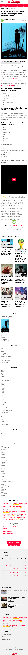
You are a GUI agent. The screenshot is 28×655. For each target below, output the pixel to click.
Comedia (3, 457)
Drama (3, 243)
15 (21, 568)
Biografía (3, 454)
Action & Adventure (5, 448)
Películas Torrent (14, 542)
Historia (3, 473)
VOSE (2, 358)
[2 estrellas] (4, 197)
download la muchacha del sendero (12, 203)
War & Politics (4, 494)
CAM (2, 383)
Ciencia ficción (4, 455)
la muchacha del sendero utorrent (12, 215)
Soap (2, 487)
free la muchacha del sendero (10, 205)
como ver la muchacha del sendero (12, 200)
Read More (11, 594)
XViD (2, 438)
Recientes (5, 6)
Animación (3, 449)
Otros (24, 249)
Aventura (18, 294)
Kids (2, 475)
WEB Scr (3, 421)
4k (1, 373)
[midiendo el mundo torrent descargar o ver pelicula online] (7, 294)
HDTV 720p (4, 407)
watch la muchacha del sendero (11, 219)
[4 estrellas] (7, 197)
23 (25, 572)
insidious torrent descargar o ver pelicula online (20, 280)
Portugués (3, 353)
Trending (23, 6)
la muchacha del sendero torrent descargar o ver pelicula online (6, 252)
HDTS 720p (4, 402)
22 (21, 572)
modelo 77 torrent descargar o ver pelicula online (17, 591)
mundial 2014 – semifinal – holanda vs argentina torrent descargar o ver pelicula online (20, 257)
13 (14, 568)
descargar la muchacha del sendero (12, 202)
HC (1, 386)
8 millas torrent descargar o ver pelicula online (14, 511)
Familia (24, 296)
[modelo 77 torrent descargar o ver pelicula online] (4, 592)
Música (2, 478)
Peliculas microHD (6, 299)
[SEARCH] (26, 2)
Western (3, 495)
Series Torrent (14, 545)
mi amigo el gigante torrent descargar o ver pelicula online (20, 303)
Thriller (2, 492)
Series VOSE (5, 362)
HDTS (2, 399)
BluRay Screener (6, 380)
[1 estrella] (3, 197)
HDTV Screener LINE (7, 410)
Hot (17, 6)
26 (10, 575)
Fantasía (17, 297)
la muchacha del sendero (9, 207)
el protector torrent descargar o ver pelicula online (16, 604)
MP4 (2, 435)
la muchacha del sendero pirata (11, 213)
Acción (2, 446)
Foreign (3, 470)
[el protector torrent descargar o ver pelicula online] (4, 605)
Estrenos (4, 244)
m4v (2, 437)
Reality (2, 482)
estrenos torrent (7, 530)
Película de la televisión (7, 481)
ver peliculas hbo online (7, 85)
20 (14, 572)
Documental (4, 460)
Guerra (2, 471)
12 (10, 568)
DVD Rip (3, 385)
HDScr (2, 391)
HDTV (2, 404)
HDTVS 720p (5, 412)
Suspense (3, 247)
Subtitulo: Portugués (6, 356)
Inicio (6, 649)
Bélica (2, 452)
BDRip (2, 375)
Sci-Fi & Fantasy (5, 486)
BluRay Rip (4, 379)
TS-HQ (3, 419)
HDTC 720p (4, 395)
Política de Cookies (18, 649)
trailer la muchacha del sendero (11, 216)
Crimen (2, 459)
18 (6, 572)
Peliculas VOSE (6, 360)
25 (6, 575)
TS (1, 416)
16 (25, 568)
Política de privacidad (12, 651)
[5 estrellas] (8, 197)
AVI (1, 432)
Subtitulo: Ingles (5, 355)
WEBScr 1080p (5, 424)
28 (17, 575)
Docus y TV (18, 249)
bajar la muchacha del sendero (11, 199)
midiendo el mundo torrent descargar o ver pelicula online (6, 303)
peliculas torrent (7, 528)
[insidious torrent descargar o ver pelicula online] (21, 272)
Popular (12, 6)
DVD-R (8, 243)
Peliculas (10, 246)
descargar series (7, 531)
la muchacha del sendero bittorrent (12, 208)
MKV (2, 433)
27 (14, 575)
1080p (2, 371)
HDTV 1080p (5, 409)
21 (17, 572)
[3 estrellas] (5, 197)
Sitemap (11, 649)
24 (2, 575)
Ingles (2, 351)
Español (3, 348)
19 (10, 572)
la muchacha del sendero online (11, 211)
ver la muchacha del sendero (13, 79)
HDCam (3, 388)
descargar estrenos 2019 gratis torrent (12, 527)
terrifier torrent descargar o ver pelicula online (16, 598)
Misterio (3, 246)
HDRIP (7, 275)
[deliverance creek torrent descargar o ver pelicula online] (7, 272)
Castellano (4, 241)
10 (2, 568)
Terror (24, 276)
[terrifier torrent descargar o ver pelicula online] (4, 599)
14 (17, 568)
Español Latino (4, 350)
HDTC (2, 393)
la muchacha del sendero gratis (11, 210)
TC (1, 415)
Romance (3, 484)
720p (2, 370)
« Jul (2, 583)
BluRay (2, 376)
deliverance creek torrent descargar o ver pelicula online (7, 281)
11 (6, 568)
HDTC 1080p (5, 397)
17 (2, 572)
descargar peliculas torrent (9, 533)
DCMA (20, 651)
